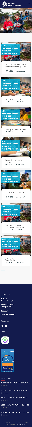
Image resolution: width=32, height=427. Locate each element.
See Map (4, 310)
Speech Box (6, 51)
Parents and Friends (10, 48)
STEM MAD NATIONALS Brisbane (14, 398)
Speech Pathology (10, 53)
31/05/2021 (9, 262)
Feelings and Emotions (13, 99)
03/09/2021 (9, 197)
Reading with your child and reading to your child (16, 412)
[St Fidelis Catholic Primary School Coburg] (11, 4)
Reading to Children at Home (15, 130)
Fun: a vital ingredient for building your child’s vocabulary (16, 390)
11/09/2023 (9, 101)
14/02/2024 (9, 71)
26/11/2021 (9, 132)
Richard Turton (21, 425)
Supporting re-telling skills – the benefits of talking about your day (15, 66)
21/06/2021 (9, 229)
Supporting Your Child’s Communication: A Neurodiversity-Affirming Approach (16, 383)
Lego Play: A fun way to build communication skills (16, 405)
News (4, 46)
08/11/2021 (9, 164)
